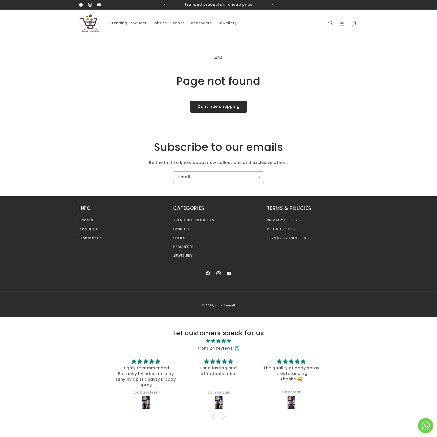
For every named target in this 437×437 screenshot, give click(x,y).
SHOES (179, 237)
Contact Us (90, 237)
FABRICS (181, 229)
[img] (218, 341)
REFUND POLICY (281, 229)
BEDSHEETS (183, 246)
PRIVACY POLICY (282, 220)
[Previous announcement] (164, 5)
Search (86, 220)
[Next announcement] (272, 5)
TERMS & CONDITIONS (288, 237)
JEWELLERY (183, 255)
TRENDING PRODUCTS (193, 220)
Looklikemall (225, 305)
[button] (330, 23)
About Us (88, 229)
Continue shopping (219, 106)
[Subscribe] (258, 177)
